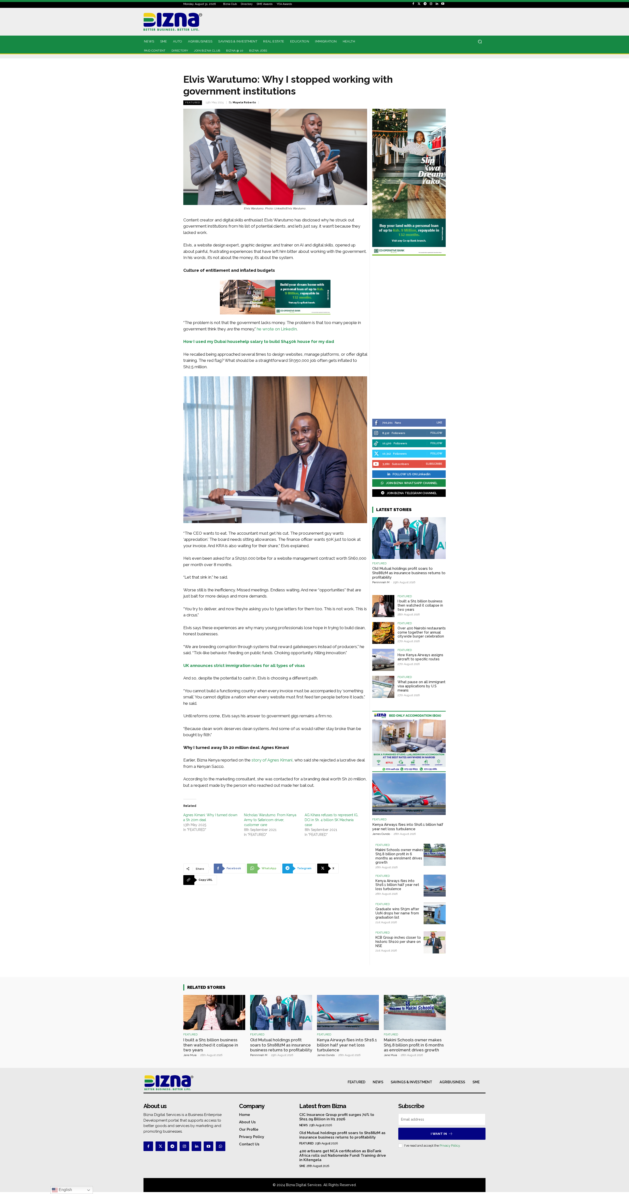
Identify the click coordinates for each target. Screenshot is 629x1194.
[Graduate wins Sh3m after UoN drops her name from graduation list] (435, 914)
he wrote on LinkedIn (277, 328)
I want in (439, 1134)
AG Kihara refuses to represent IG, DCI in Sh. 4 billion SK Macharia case (331, 820)
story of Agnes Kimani (272, 760)
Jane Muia (190, 1055)
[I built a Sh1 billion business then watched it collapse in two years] (383, 606)
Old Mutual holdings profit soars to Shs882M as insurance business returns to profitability (408, 573)
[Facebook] (413, 4)
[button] (480, 41)
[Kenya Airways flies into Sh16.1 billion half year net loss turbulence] (409, 794)
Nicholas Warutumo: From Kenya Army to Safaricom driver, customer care (270, 820)
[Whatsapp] (220, 1146)
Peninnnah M (380, 582)
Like (439, 422)
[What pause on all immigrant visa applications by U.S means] (383, 687)
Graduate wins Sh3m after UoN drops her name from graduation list (397, 913)
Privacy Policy (450, 1145)
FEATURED (192, 102)
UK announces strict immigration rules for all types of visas (244, 665)
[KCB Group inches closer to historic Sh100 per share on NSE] (435, 942)
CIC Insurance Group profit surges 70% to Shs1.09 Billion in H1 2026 (336, 1117)
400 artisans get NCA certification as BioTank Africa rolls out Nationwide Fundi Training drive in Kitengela (342, 1155)
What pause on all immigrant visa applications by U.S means (421, 686)
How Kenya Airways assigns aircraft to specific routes (420, 657)
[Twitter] (419, 4)
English (65, 1190)
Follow (436, 432)
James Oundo (381, 834)
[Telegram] (425, 4)
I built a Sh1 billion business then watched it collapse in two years (420, 605)
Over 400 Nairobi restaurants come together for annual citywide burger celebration (422, 632)
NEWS (303, 1125)
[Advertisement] (409, 337)
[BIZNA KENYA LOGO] (194, 22)
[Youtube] (443, 4)
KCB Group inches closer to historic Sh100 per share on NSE (398, 942)
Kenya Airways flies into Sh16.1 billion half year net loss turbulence (407, 826)
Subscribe (434, 463)
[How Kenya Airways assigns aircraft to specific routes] (383, 660)
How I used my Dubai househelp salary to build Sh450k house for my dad (258, 341)
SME (302, 1166)
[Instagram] (431, 4)
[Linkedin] (437, 4)
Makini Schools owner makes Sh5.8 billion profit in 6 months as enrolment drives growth (399, 856)
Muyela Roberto (244, 102)
